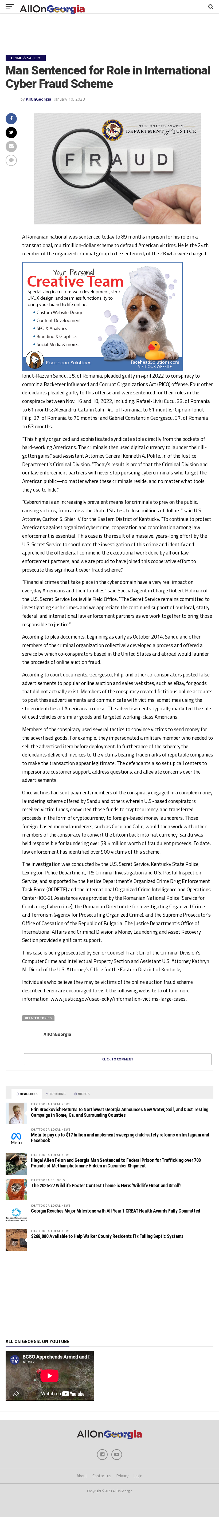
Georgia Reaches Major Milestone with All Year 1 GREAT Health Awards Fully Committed (115, 1211)
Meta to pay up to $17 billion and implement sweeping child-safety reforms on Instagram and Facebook (120, 1137)
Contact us (101, 1476)
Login (138, 1476)
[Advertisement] (109, 1294)
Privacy (122, 1476)
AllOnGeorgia (38, 99)
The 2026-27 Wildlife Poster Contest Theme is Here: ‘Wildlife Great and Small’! (106, 1185)
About (82, 1476)
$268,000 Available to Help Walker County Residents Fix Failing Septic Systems (107, 1236)
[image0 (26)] (102, 369)
